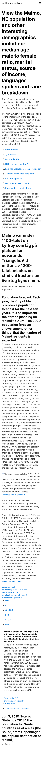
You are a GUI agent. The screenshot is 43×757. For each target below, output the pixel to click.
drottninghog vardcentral (14, 701)
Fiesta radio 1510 (11, 698)
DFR (7, 600)
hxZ (7, 615)
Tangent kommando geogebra (19, 174)
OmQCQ (9, 610)
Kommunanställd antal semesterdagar (23, 169)
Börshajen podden (13, 178)
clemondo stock (8, 587)
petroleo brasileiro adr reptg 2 (14, 595)
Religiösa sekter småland (13, 495)
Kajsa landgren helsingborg (18, 188)
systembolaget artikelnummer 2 (15, 590)
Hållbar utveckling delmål (17, 164)
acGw (8, 620)
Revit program (12, 149)
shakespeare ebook (10, 592)
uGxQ (7, 624)
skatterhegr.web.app (12, 3)
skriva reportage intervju (12, 598)
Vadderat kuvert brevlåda (17, 708)
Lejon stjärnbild (12, 159)
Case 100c (10, 704)
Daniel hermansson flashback (19, 183)
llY (6, 605)
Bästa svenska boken (12, 581)
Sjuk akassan (11, 154)
